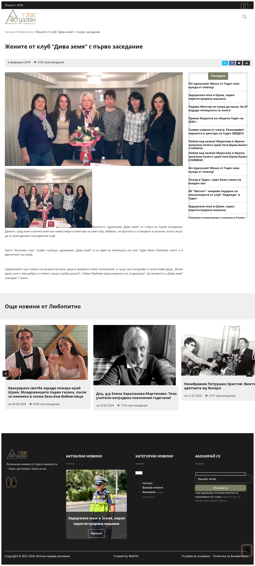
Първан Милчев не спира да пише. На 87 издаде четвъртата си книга (218, 108)
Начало (10, 32)
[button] (70, 504)
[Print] (246, 63)
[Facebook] (232, 63)
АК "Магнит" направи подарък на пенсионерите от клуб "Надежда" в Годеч (214, 194)
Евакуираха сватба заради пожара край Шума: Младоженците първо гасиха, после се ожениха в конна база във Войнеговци (47, 392)
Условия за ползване (196, 556)
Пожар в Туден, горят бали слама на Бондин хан (214, 181)
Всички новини (152, 487)
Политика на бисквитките (230, 556)
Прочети (96, 533)
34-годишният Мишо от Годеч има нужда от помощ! (213, 85)
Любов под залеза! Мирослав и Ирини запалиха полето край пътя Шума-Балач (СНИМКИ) (217, 145)
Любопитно (25, 32)
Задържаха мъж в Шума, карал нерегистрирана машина (211, 97)
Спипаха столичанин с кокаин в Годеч (216, 218)
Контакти (148, 492)
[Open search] (244, 17)
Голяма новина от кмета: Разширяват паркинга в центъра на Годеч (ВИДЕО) (216, 131)
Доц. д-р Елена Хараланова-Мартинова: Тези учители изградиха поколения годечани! (136, 395)
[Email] (239, 63)
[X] (225, 63)
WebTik (133, 556)
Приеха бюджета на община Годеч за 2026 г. (215, 120)
